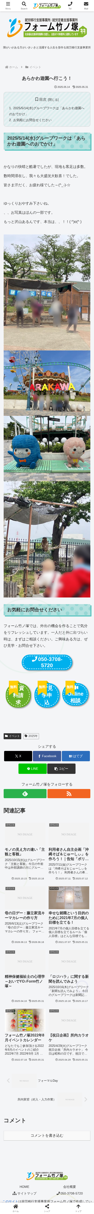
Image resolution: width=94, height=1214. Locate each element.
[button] (61, 769)
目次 (43, 99)
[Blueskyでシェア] (57, 1152)
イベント (14, 736)
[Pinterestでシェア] (36, 1177)
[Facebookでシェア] (15, 1164)
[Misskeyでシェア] (78, 1152)
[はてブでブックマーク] (78, 1164)
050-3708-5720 (50, 662)
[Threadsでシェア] (36, 1164)
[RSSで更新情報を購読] (68, 793)
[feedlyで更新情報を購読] (25, 793)
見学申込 (47, 695)
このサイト (10, 1201)
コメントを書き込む (47, 1135)
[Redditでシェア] (57, 1164)
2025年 (33, 736)
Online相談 (75, 697)
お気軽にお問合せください (32, 120)
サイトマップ (27, 1193)
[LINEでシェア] (15, 1177)
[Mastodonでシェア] (36, 1152)
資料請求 (18, 695)
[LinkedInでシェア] (57, 1177)
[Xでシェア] (15, 1152)
